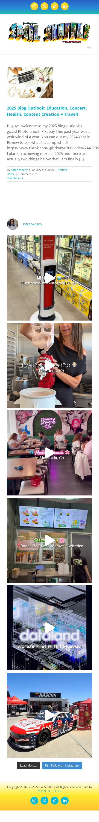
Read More (14, 178)
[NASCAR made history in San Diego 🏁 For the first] (49, 715)
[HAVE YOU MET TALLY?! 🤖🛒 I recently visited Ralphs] (49, 278)
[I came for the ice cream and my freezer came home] (49, 365)
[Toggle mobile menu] (89, 47)
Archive (62, 170)
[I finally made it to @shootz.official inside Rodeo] (49, 540)
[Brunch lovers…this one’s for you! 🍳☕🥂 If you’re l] (49, 452)
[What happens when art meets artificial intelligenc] (49, 627)
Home (11, 174)
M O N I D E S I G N (49, 791)
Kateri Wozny (19, 170)
